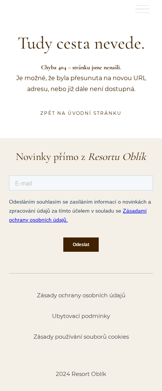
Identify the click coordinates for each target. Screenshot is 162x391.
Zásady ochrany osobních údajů (81, 295)
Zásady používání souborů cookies (81, 336)
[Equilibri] (27, 8)
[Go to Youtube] (101, 355)
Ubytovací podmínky (81, 315)
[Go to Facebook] (61, 355)
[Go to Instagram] (81, 355)
